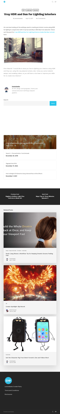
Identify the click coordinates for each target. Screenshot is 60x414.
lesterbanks (19, 18)
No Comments (40, 18)
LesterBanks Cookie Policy (13, 386)
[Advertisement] (30, 120)
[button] (55, 1)
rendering (28, 10)
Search (6, 100)
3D (23, 10)
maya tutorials (12, 250)
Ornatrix (19, 250)
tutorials (36, 10)
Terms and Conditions (12, 390)
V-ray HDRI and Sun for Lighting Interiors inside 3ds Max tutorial (34, 32)
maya (7, 250)
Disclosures (8, 394)
